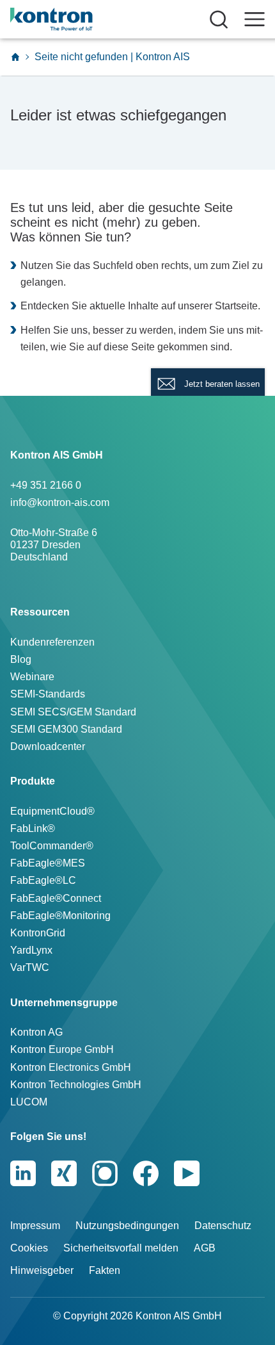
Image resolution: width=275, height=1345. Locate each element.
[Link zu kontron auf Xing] (64, 1173)
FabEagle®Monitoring (60, 915)
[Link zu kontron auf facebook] (146, 1173)
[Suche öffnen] (218, 19)
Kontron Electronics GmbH (70, 1067)
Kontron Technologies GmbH (75, 1084)
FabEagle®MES (47, 863)
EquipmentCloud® (52, 811)
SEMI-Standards (47, 694)
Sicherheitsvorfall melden (120, 1248)
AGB (205, 1248)
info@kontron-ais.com (59, 502)
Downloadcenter (47, 746)
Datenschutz (222, 1225)
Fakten (104, 1270)
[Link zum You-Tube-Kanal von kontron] (187, 1173)
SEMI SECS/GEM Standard (73, 711)
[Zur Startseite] (15, 57)
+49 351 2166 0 (45, 485)
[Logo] (71, 19)
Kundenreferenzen (52, 642)
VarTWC (29, 967)
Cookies (29, 1248)
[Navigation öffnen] (254, 19)
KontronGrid (37, 932)
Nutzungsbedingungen (127, 1225)
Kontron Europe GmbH (62, 1049)
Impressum (35, 1225)
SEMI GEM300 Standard (66, 729)
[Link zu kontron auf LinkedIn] (23, 1173)
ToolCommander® (51, 845)
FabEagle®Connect (55, 898)
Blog (20, 659)
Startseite (236, 305)
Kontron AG (36, 1032)
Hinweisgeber (42, 1270)
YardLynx (31, 950)
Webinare (32, 676)
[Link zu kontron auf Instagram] (105, 1173)
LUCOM (28, 1101)
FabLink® (32, 828)
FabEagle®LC (43, 880)
